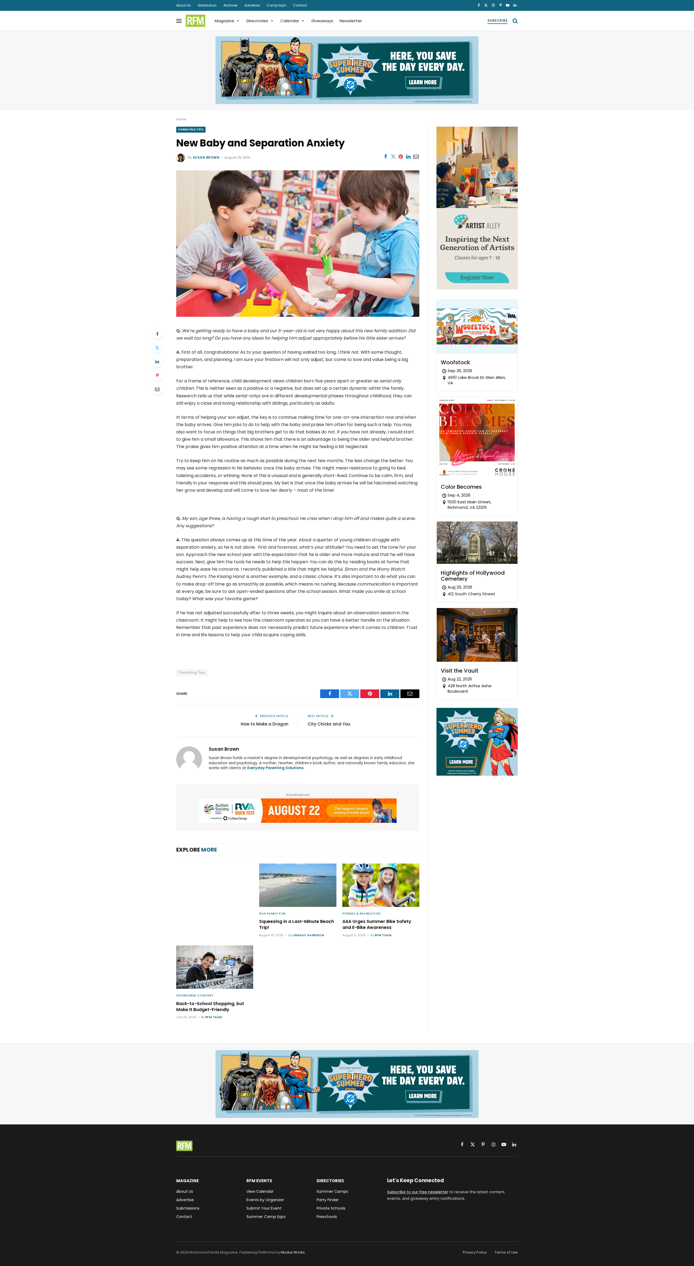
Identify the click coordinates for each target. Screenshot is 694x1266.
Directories (257, 21)
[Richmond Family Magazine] (195, 21)
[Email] (157, 389)
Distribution (207, 5)
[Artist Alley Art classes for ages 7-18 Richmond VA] (477, 288)
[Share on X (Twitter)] (393, 156)
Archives (230, 5)
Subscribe (497, 20)
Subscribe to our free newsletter (417, 1192)
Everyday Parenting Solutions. (275, 768)
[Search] (515, 21)
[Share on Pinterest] (400, 156)
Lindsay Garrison (308, 935)
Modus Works (293, 1252)
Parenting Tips (190, 129)
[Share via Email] (415, 156)
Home (181, 119)
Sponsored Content (194, 995)
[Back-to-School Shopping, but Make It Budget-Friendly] (214, 967)
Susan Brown (206, 157)
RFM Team (383, 935)
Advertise (252, 5)
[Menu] (179, 21)
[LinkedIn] (157, 361)
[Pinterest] (157, 375)
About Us (183, 5)
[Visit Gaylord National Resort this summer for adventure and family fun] (347, 70)
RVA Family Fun (272, 913)
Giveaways (322, 21)
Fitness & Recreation (361, 913)
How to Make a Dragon (264, 724)
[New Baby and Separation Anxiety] (297, 315)
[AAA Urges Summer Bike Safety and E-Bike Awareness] (380, 885)
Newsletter (351, 21)
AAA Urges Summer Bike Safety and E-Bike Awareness (376, 925)
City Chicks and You (329, 724)
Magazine (224, 21)
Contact (300, 5)
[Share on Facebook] (385, 156)
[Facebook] (157, 333)
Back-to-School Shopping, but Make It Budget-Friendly (210, 1007)
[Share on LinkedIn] (408, 156)
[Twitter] (157, 347)
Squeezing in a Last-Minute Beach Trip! (296, 925)
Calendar (289, 21)
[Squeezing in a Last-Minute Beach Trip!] (297, 885)
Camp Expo (276, 5)
